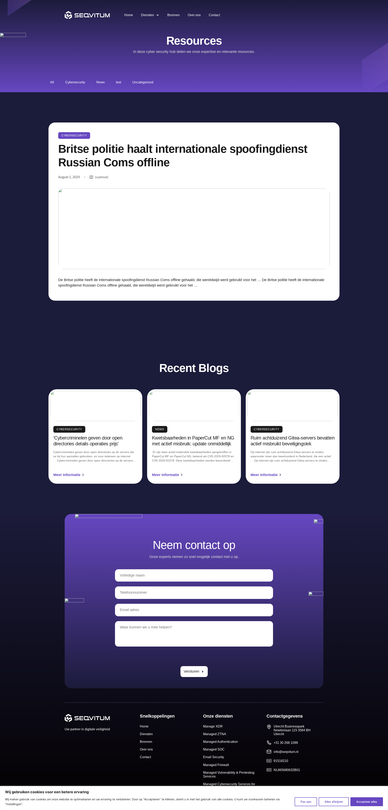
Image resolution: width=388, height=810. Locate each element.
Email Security (213, 757)
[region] (194, 798)
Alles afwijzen (334, 801)
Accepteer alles (366, 801)
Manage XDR (213, 726)
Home (128, 15)
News (100, 82)
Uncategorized (142, 82)
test (118, 82)
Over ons (194, 15)
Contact (214, 15)
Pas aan (305, 801)
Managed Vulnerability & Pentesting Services (228, 774)
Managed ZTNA (214, 734)
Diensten (147, 15)
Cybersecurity (75, 82)
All (52, 82)
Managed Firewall (216, 765)
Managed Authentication (220, 741)
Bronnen (173, 15)
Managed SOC (214, 749)
